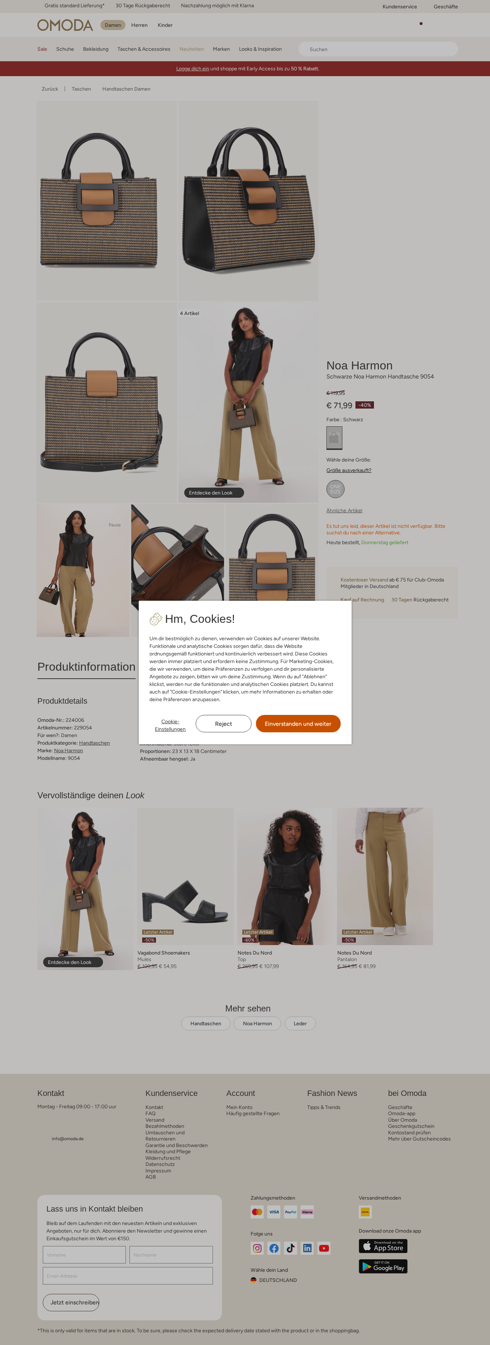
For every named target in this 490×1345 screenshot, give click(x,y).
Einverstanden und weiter (298, 723)
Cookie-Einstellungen (170, 725)
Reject (223, 723)
